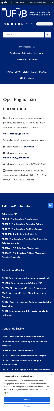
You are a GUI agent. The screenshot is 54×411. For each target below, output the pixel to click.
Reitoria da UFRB (9, 214)
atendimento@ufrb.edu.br (16, 157)
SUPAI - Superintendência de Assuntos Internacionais (25, 278)
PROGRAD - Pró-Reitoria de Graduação (19, 234)
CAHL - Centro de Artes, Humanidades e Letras (23, 336)
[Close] (51, 374)
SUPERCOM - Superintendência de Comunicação (24, 288)
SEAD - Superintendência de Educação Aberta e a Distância (24, 295)
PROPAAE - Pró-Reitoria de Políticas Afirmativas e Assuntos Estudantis (24, 255)
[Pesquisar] (48, 34)
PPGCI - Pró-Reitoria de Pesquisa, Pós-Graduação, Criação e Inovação (24, 241)
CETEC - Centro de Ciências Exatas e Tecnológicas (24, 355)
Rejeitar (27, 406)
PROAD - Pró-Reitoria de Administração (20, 219)
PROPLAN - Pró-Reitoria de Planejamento (20, 248)
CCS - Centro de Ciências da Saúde (17, 350)
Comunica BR (19, 3)
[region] (27, 391)
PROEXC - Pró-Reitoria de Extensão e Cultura (22, 224)
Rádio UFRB (30, 24)
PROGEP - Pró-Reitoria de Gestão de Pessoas (22, 229)
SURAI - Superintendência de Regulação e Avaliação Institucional (25, 313)
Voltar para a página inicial (16, 133)
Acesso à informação (38, 3)
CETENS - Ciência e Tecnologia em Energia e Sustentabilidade (21, 362)
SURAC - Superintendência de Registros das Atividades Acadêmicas (26, 304)
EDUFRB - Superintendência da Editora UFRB (22, 283)
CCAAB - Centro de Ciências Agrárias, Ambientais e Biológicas (24, 343)
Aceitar (27, 399)
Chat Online (28, 146)
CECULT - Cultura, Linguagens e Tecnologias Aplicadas (26, 369)
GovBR (4, 2)
